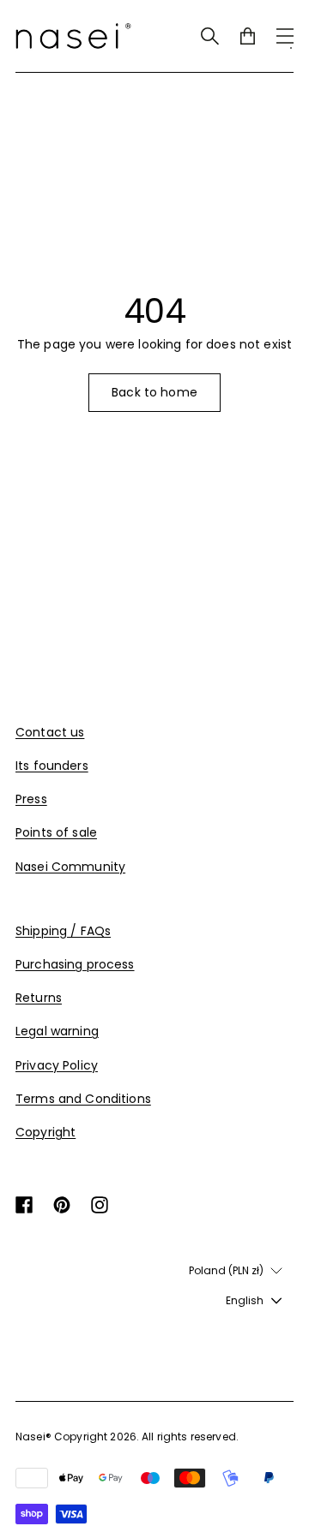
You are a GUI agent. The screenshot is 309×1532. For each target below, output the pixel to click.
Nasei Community (70, 866)
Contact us (49, 732)
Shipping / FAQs (63, 930)
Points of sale (56, 832)
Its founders (51, 765)
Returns (38, 997)
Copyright (45, 1132)
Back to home (154, 392)
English (245, 1300)
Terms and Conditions (83, 1098)
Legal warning (57, 1031)
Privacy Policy (56, 1065)
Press (31, 799)
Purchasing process (75, 964)
